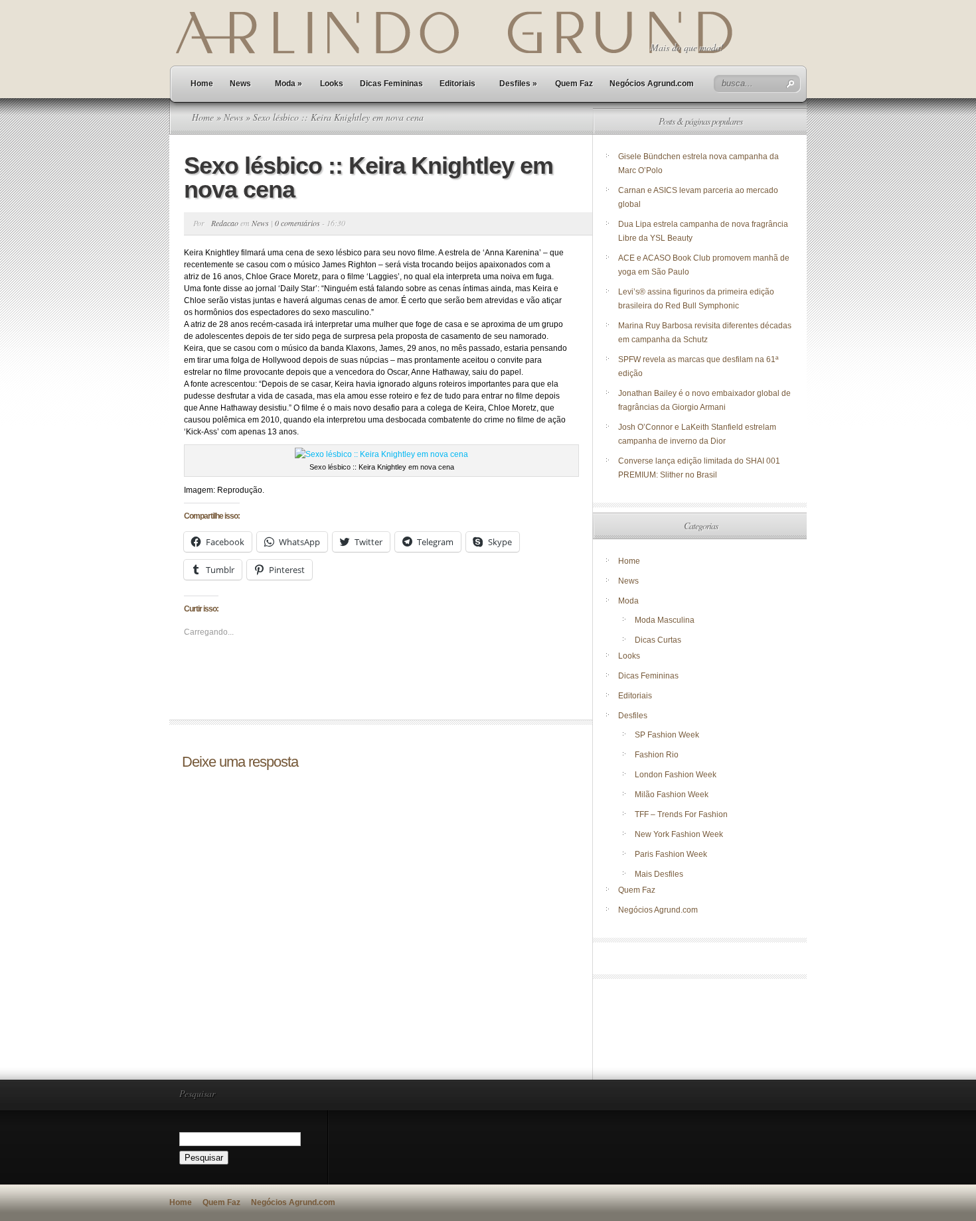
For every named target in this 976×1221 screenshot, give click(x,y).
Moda (288, 83)
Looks (331, 83)
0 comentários (297, 223)
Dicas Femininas (391, 83)
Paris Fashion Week (671, 854)
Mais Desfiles (659, 874)
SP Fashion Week (667, 734)
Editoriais (457, 83)
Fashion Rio (657, 754)
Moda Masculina (664, 620)
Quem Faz (574, 83)
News (240, 83)
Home (202, 83)
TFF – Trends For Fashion (681, 814)
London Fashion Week (675, 774)
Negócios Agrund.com (652, 83)
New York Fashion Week (679, 834)
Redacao (224, 223)
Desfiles (518, 83)
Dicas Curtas (658, 640)
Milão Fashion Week (671, 794)
